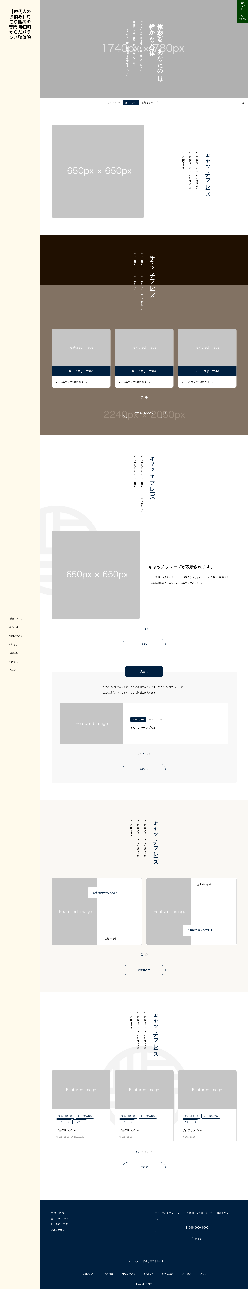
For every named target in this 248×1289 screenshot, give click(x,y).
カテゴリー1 (130, 103)
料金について (15, 636)
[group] (81, 358)
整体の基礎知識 (65, 1116)
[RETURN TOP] (144, 1195)
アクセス (13, 661)
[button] (146, 397)
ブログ (12, 670)
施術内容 (13, 627)
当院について (15, 618)
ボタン (144, 644)
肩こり (80, 1122)
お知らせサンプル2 (151, 102)
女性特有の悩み (85, 1116)
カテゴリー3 (64, 1122)
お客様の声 (14, 653)
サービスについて (144, 412)
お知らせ (13, 644)
